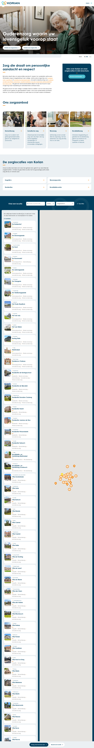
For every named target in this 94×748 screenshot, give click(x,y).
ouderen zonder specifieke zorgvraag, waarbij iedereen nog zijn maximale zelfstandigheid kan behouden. (28, 81)
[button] (67, 484)
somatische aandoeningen (22, 80)
